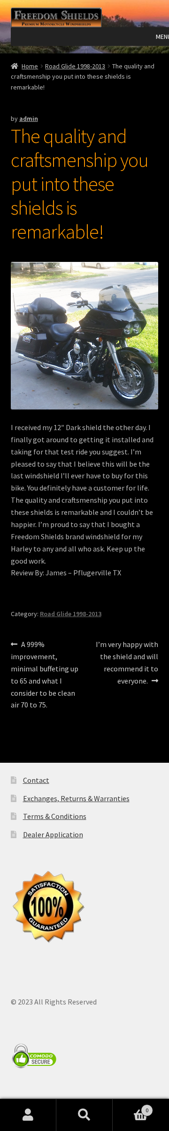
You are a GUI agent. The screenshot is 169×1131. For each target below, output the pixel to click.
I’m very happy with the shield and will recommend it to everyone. (126, 662)
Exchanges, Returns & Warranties (76, 798)
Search (84, 1115)
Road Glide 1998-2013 (75, 66)
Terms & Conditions (54, 816)
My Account (28, 1115)
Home (30, 66)
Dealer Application (53, 834)
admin (28, 118)
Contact (36, 780)
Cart (130, 1107)
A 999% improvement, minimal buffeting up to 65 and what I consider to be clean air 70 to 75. (44, 674)
